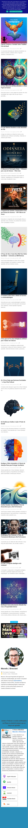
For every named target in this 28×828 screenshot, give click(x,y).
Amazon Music (11, 787)
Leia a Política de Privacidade (16, 11)
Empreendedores (18, 680)
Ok (7, 11)
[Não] (26, 6)
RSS (8, 804)
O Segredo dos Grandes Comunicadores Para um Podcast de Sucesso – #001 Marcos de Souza (14, 212)
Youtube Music (11, 798)
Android (9, 793)
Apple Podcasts (11, 776)
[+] (14, 30)
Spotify (9, 782)
